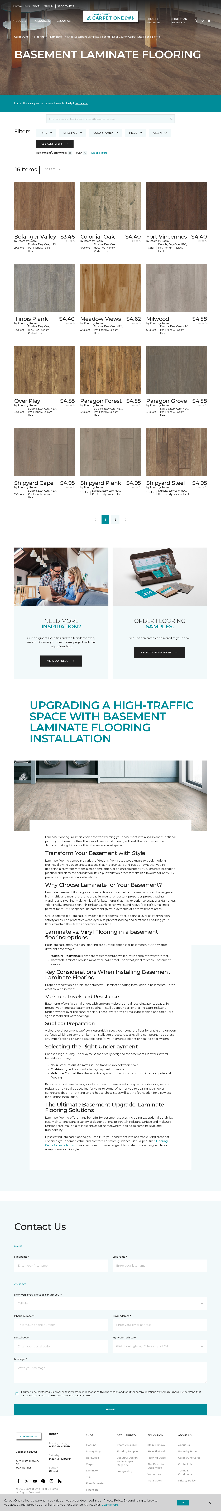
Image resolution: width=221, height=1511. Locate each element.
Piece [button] (133, 132)
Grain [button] (157, 132)
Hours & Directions (153, 20)
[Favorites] (202, 21)
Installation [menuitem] (154, 1480)
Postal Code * (22, 1337)
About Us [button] (64, 20)
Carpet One (21, 36)
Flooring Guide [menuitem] (156, 1457)
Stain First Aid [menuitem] (156, 1451)
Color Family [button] (103, 132)
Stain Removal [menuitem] (156, 1445)
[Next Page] (126, 519)
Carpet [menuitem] (90, 1464)
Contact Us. (81, 103)
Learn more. (110, 1504)
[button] (196, 21)
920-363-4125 (65, 6)
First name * (21, 1257)
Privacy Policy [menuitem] (187, 1480)
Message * (20, 1359)
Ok (183, 1502)
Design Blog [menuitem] (124, 1471)
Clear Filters (99, 152)
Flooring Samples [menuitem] (127, 1451)
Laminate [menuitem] (92, 1470)
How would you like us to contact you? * (38, 1295)
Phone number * (24, 1316)
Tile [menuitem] (88, 1477)
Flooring (39, 36)
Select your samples (156, 652)
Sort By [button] (50, 169)
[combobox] (107, 119)
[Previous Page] (95, 519)
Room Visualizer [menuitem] (127, 1445)
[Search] (171, 119)
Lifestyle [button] (70, 132)
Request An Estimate (178, 20)
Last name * (120, 1257)
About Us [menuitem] (184, 1445)
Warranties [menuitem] (154, 1474)
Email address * (122, 1316)
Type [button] (43, 132)
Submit (110, 1409)
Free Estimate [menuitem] (95, 1483)
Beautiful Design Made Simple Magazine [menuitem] (127, 1461)
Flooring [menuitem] (91, 1445)
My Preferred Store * (125, 1337)
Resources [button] (42, 20)
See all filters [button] (52, 143)
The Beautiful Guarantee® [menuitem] (155, 1466)
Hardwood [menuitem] (92, 1457)
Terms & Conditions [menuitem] (185, 1472)
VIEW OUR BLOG (57, 660)
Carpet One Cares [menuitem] (189, 1457)
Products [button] (19, 20)
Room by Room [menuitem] (188, 1451)
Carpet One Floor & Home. (42, 1488)
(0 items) (209, 21)
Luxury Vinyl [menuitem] (93, 1451)
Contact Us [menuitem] (185, 1464)
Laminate (56, 36)
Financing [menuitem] (92, 1489)
